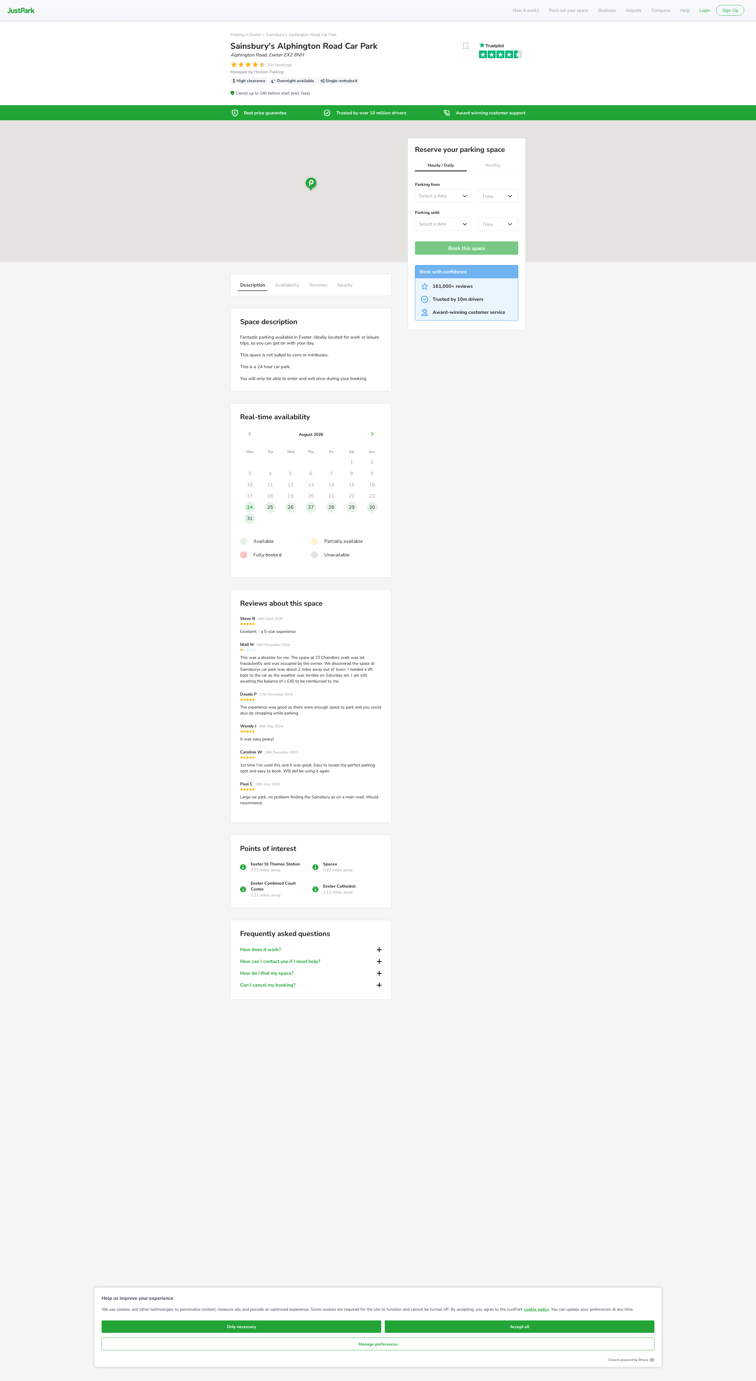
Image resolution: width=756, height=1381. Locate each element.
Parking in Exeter (245, 35)
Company (660, 10)
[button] (441, 166)
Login (704, 10)
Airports (633, 10)
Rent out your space (568, 10)
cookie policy (536, 1309)
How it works (526, 10)
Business (607, 10)
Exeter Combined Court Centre (273, 886)
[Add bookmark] (466, 46)
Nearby (345, 285)
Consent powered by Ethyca (628, 1360)
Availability (287, 285)
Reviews (318, 285)
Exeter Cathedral (339, 886)
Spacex (330, 864)
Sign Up (730, 10)
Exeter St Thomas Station (275, 864)
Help (685, 10)
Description (252, 285)
